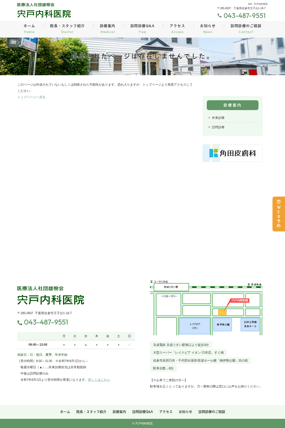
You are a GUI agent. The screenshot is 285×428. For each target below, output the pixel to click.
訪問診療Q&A (142, 29)
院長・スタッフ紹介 (67, 29)
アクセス (177, 29)
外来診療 (218, 117)
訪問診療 (218, 127)
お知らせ (208, 29)
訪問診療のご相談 (246, 29)
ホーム (29, 29)
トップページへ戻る (31, 97)
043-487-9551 (46, 322)
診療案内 (107, 29)
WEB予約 (279, 216)
